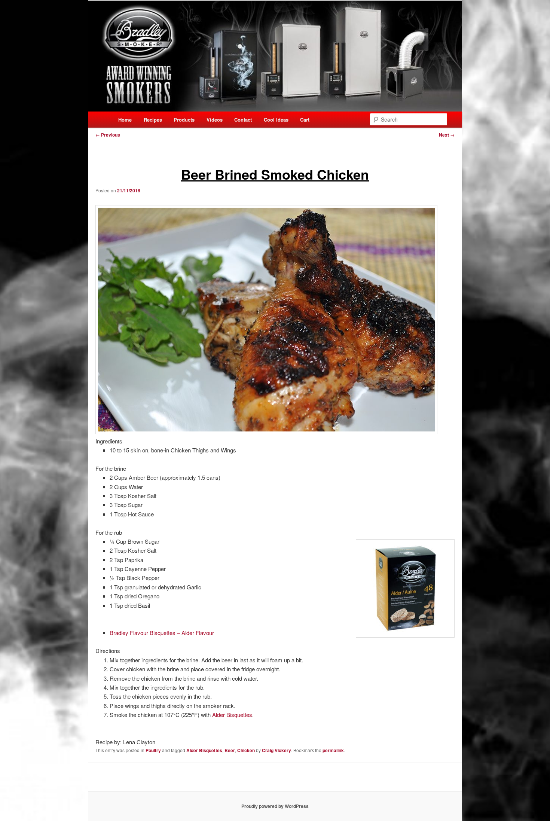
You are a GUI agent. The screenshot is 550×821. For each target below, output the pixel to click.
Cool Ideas (276, 119)
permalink (333, 750)
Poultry (153, 750)
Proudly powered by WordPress (275, 806)
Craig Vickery (276, 750)
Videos (215, 119)
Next (447, 134)
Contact (243, 119)
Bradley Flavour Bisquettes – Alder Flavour (163, 633)
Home (125, 119)
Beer (229, 750)
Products (184, 119)
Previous (107, 134)
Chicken (246, 750)
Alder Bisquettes (232, 714)
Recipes (153, 119)
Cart (304, 119)
